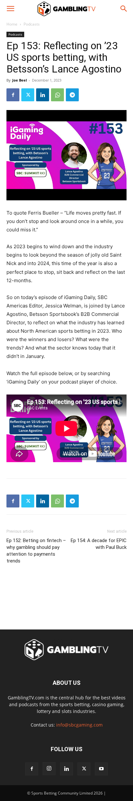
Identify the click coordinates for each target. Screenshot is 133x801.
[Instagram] (49, 768)
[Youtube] (101, 768)
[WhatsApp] (57, 94)
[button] (10, 8)
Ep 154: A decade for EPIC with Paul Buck (99, 544)
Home (11, 24)
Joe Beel (19, 80)
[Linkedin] (42, 94)
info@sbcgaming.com (79, 725)
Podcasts (32, 24)
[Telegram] (72, 94)
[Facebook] (12, 94)
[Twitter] (27, 94)
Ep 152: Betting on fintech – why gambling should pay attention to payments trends (36, 551)
